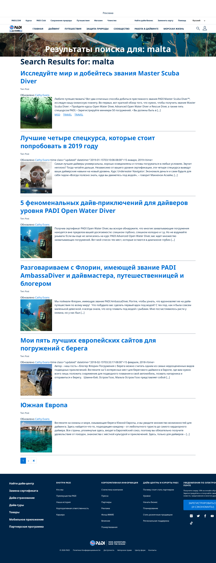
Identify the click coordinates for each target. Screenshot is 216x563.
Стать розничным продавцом (158, 514)
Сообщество (122, 28)
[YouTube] (212, 516)
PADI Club (41, 20)
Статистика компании (112, 489)
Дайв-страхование (22, 498)
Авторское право (124, 550)
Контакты (152, 550)
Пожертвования (109, 527)
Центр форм (140, 550)
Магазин (98, 20)
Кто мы (59, 489)
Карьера (60, 514)
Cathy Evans (42, 95)
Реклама (105, 508)
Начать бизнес (150, 502)
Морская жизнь (174, 28)
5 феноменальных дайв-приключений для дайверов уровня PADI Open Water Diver (104, 206)
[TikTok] (191, 523)
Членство (111, 20)
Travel (67, 114)
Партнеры (106, 502)
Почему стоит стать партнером (158, 489)
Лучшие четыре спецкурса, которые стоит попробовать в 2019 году (87, 141)
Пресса (104, 495)
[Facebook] (205, 516)
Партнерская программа (26, 526)
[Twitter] (198, 516)
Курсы (29, 20)
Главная (38, 28)
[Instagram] (191, 516)
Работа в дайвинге (146, 28)
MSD (57, 114)
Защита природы (97, 28)
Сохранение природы (61, 20)
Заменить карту (165, 20)
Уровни (147, 495)
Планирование (150, 508)
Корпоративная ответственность (72, 508)
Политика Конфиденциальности (86, 550)
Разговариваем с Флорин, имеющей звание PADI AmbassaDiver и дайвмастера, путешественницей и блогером (102, 275)
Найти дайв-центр (21, 483)
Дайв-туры (16, 505)
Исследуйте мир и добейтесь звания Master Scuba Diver (99, 77)
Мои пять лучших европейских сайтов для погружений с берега (88, 344)
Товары (14, 512)
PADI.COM (16, 20)
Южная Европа (44, 405)
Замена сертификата (23, 490)
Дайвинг (54, 28)
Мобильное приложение (26, 519)
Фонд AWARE (107, 514)
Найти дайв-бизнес (144, 20)
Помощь (182, 20)
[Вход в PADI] (205, 28)
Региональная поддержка (156, 520)
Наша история (63, 502)
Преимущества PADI (66, 495)
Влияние (105, 520)
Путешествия (83, 20)
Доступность (109, 550)
